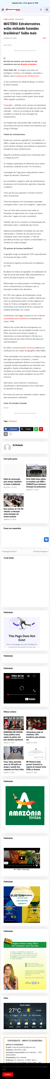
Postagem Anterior (9, 551)
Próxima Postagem (40, 551)
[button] (3, 10)
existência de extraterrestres (27, 76)
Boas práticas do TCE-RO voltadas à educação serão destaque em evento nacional (13, 513)
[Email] (6, 434)
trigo (35, 61)
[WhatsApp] (36, 429)
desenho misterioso (28, 64)
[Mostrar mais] (10, 434)
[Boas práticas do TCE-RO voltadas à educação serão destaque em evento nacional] (14, 500)
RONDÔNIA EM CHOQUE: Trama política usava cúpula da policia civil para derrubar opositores (13, 736)
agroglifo (9, 105)
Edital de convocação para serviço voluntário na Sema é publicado (13, 481)
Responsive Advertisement (25, 50)
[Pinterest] (41, 429)
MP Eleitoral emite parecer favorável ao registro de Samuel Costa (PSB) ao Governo (36, 766)
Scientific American (27, 348)
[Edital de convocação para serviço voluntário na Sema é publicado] (14, 470)
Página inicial (9, 19)
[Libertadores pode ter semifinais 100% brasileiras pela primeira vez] (36, 723)
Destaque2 (19, 19)
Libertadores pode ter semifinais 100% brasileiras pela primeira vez (35, 736)
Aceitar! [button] (8, 1074)
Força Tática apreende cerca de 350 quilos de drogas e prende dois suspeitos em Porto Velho (14, 766)
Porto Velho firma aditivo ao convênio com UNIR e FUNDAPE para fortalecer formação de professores (36, 483)
